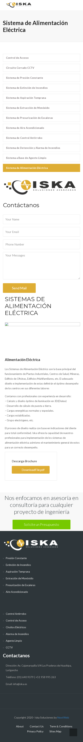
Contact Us (37, 726)
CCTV (9, 647)
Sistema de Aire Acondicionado (25, 127)
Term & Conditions (61, 726)
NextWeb (63, 717)
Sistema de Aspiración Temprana (26, 97)
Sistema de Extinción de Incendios (27, 87)
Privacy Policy (35, 731)
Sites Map (55, 731)
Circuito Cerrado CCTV (20, 67)
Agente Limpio (14, 640)
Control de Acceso (17, 57)
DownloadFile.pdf (33, 469)
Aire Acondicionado (17, 591)
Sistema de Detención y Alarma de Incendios (33, 147)
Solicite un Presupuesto (41, 524)
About (20, 726)
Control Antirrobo (16, 613)
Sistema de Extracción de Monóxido (27, 107)
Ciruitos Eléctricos (16, 627)
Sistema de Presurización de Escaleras (29, 117)
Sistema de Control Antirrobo (24, 137)
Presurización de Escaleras (20, 585)
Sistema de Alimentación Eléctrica (27, 167)
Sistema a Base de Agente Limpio (26, 157)
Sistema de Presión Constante (24, 77)
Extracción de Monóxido (19, 578)
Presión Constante (16, 558)
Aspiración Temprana (18, 571)
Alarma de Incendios (17, 634)
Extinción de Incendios (18, 564)
